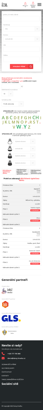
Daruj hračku (4, 4)
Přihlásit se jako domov (33, 6)
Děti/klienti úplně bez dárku (7, 171)
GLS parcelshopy (8, 368)
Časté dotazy (7, 372)
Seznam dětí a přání (9, 364)
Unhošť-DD (36, 196)
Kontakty (5, 376)
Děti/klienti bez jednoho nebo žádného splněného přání (22, 172)
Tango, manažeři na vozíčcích (13, 379)
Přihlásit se (25, 6)
